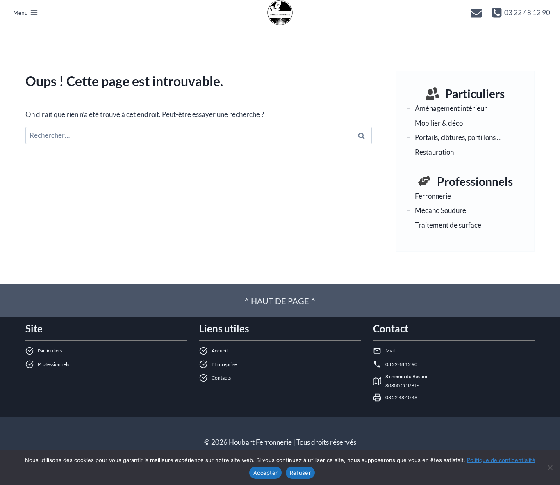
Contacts (221, 378)
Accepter (265, 472)
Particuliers (475, 94)
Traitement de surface (448, 224)
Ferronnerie (433, 195)
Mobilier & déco (439, 122)
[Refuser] (550, 467)
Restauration (434, 152)
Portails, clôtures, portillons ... (458, 137)
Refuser (300, 472)
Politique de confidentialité (501, 460)
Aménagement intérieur (451, 108)
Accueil (220, 351)
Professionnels (475, 181)
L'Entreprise (224, 364)
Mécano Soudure (440, 210)
